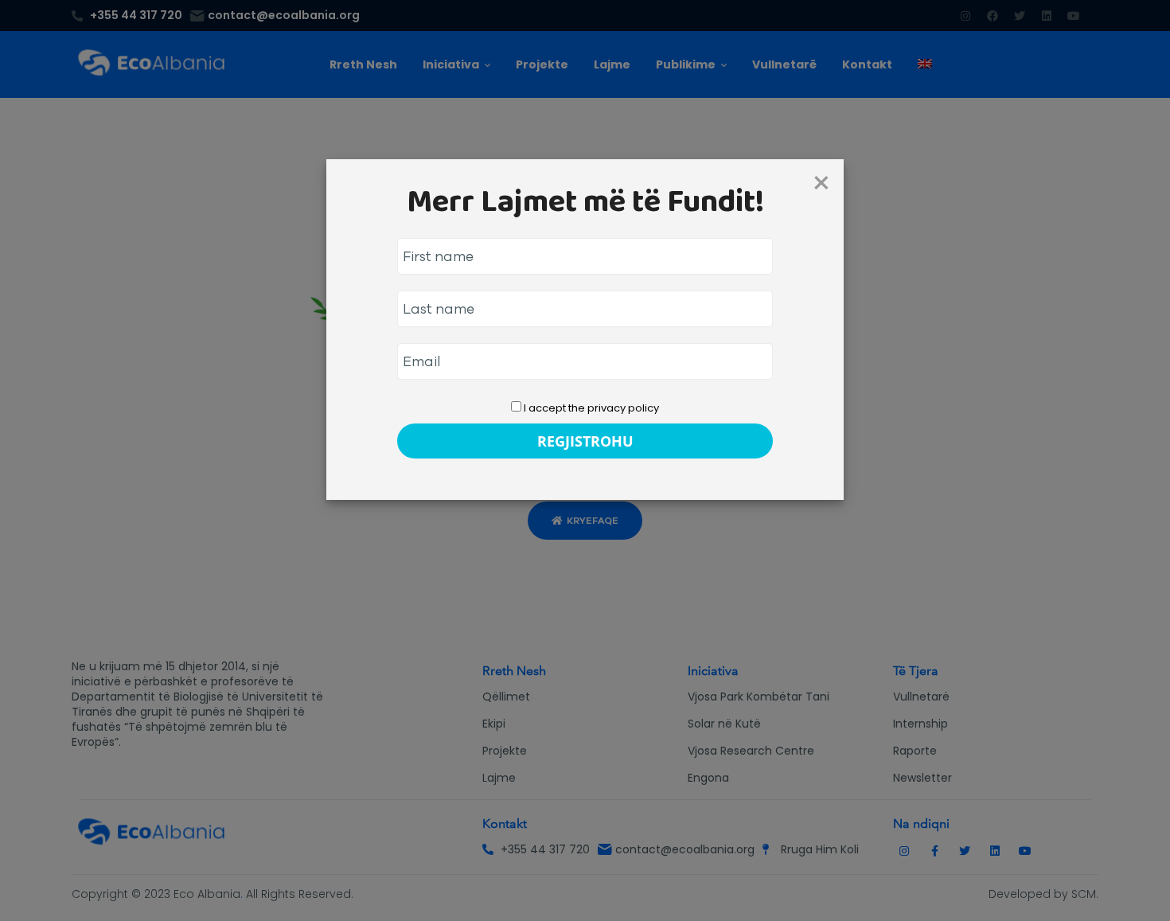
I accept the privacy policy (590, 408)
